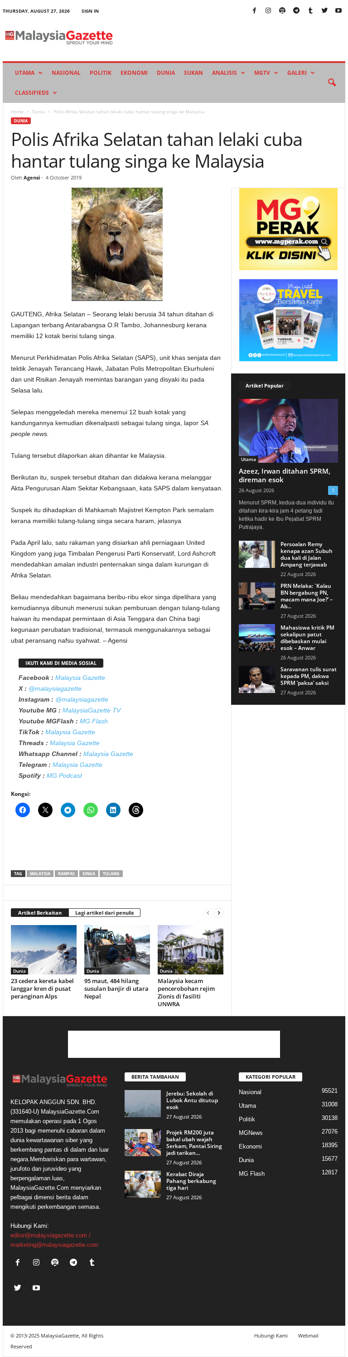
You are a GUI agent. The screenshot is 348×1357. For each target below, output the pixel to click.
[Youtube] (338, 11)
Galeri (297, 73)
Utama (24, 73)
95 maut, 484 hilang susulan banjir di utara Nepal (116, 988)
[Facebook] (254, 11)
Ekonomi (134, 73)
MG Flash (94, 721)
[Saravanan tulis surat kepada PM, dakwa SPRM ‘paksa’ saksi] (257, 679)
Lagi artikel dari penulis (104, 912)
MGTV (262, 73)
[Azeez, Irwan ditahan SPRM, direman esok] (288, 431)
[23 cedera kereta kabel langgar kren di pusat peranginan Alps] (44, 949)
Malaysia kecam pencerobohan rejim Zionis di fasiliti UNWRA (186, 992)
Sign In (90, 11)
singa (88, 874)
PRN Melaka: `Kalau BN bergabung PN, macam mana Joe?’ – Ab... (306, 596)
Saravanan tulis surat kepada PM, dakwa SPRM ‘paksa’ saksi (308, 676)
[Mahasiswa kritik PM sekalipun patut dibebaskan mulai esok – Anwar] (257, 637)
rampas (66, 874)
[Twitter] (324, 11)
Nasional (66, 73)
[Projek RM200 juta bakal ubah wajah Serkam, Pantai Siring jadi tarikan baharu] (143, 1142)
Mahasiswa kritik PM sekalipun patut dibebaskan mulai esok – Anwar (307, 638)
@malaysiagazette (55, 688)
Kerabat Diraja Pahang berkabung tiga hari (191, 1181)
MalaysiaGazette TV (92, 710)
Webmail (308, 1335)
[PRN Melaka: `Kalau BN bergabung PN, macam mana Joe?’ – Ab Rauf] (257, 596)
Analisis (224, 73)
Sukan (193, 73)
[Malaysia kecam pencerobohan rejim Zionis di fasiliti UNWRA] (190, 949)
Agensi (32, 177)
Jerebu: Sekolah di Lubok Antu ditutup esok (192, 1100)
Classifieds (32, 93)
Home (17, 111)
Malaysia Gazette (80, 677)
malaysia (40, 874)
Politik (100, 73)
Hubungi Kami (271, 1335)
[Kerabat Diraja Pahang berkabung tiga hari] (143, 1184)
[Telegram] (296, 11)
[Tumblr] (310, 11)
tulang (111, 874)
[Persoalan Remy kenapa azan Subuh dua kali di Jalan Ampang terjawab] (257, 554)
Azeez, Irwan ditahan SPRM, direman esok (284, 475)
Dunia (166, 73)
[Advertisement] (117, 846)
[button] (332, 83)
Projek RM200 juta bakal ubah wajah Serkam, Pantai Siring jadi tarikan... (194, 1143)
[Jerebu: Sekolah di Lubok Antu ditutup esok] (143, 1103)
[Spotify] (282, 11)
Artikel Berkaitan (40, 912)
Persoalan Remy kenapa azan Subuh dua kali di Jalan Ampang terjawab (306, 554)
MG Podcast (64, 775)
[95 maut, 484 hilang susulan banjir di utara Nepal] (117, 949)
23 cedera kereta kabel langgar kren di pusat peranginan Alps (42, 988)
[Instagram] (268, 11)
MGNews (251, 1132)
